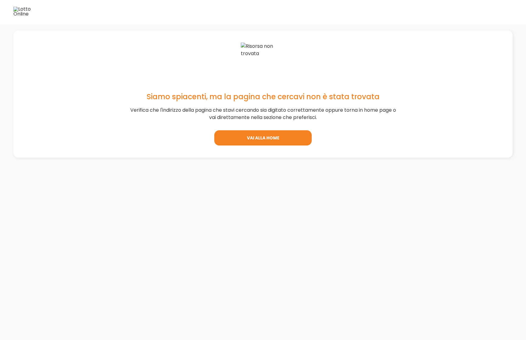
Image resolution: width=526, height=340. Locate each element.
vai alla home (263, 138)
